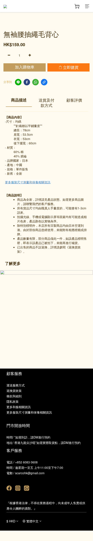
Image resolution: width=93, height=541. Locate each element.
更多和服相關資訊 (18, 407)
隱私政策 (12, 401)
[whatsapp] (35, 82)
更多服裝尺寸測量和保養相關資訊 (27, 182)
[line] (18, 82)
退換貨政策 (14, 390)
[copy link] (44, 82)
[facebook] (27, 82)
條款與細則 (14, 396)
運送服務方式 (15, 385)
